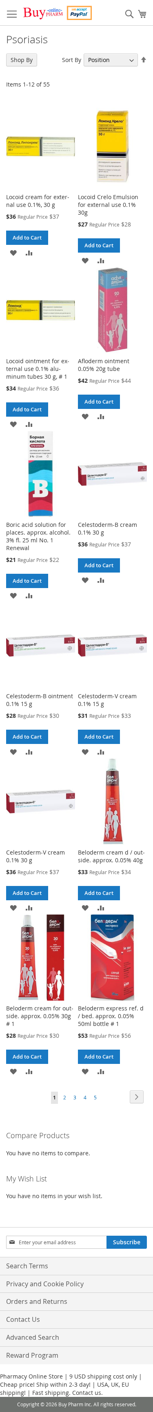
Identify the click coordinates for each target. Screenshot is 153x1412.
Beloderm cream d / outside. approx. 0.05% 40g (111, 856)
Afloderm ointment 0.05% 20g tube (103, 365)
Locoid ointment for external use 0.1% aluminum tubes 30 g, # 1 (37, 368)
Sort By (71, 60)
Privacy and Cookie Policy (45, 1283)
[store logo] (57, 13)
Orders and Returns (36, 1301)
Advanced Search (32, 1337)
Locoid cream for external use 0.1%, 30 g (37, 201)
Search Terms (27, 1265)
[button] (13, 252)
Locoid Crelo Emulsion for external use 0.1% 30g (108, 204)
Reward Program (32, 1355)
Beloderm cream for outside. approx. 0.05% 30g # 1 (39, 1016)
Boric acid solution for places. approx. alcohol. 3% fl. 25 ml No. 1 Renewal (38, 536)
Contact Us (23, 1319)
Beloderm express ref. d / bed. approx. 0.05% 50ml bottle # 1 (111, 1016)
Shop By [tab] (22, 60)
